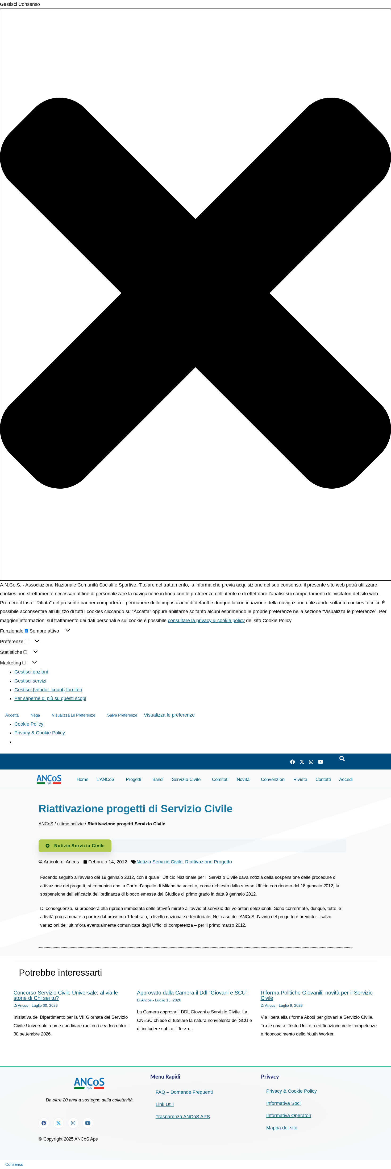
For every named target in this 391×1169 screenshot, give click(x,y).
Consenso (14, 1164)
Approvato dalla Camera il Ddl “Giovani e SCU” (192, 993)
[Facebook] (293, 762)
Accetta (12, 715)
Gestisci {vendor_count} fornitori (48, 689)
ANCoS (46, 823)
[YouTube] (321, 762)
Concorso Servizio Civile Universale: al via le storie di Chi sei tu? (66, 995)
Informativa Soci (283, 1103)
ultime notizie (70, 823)
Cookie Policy (28, 724)
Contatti (323, 779)
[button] (195, 295)
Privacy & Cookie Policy (39, 732)
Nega (35, 715)
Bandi (158, 779)
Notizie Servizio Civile (79, 845)
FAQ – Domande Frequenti (184, 1092)
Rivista (300, 779)
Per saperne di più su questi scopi (50, 698)
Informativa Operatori (288, 1115)
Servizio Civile (186, 779)
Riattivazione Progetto (208, 861)
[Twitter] (302, 762)
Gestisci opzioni (31, 672)
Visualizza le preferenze (73, 715)
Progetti (133, 779)
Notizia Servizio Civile (159, 861)
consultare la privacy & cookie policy (206, 620)
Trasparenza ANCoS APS (183, 1116)
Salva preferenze (122, 715)
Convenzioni (273, 779)
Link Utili (165, 1104)
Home (82, 779)
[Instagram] (311, 762)
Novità (243, 779)
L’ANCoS (105, 779)
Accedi (346, 779)
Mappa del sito (281, 1127)
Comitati (220, 779)
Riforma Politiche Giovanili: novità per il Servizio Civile (317, 995)
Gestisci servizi (30, 681)
